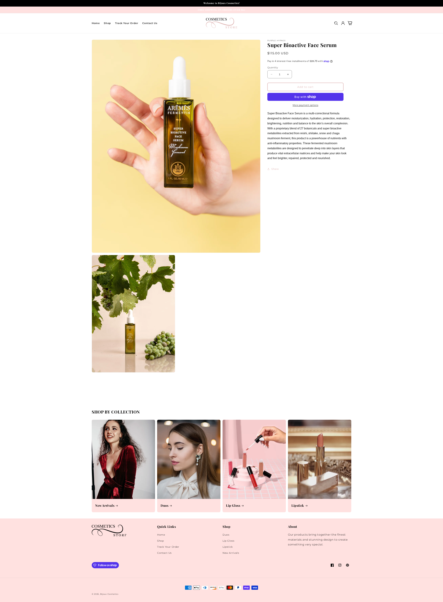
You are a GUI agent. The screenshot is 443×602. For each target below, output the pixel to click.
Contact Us (164, 552)
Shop (160, 540)
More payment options (305, 105)
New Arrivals (104, 506)
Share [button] (275, 169)
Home (161, 534)
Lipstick (297, 506)
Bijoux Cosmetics (109, 594)
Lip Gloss (233, 506)
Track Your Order (168, 546)
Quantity (272, 67)
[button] (336, 23)
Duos (164, 506)
